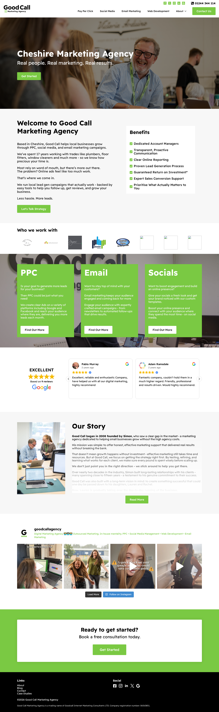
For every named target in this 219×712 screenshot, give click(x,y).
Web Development (158, 11)
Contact (21, 690)
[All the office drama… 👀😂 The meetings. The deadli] (179, 566)
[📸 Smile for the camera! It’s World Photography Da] (86, 566)
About (179, 11)
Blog (20, 688)
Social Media (107, 11)
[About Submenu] (186, 11)
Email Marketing (131, 11)
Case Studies (24, 693)
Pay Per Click (85, 11)
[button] (199, 378)
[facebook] (165, 3)
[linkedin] (178, 3)
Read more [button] (145, 393)
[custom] (169, 3)
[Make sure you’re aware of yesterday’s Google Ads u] (132, 566)
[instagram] (174, 3)
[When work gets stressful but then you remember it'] (39, 566)
